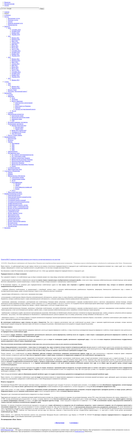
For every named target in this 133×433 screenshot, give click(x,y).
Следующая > (74, 423)
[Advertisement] (55, 245)
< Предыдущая (59, 423)
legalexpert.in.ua (79, 431)
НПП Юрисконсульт (7, 430)
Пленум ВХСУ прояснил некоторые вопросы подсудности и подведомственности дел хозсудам (30, 259)
